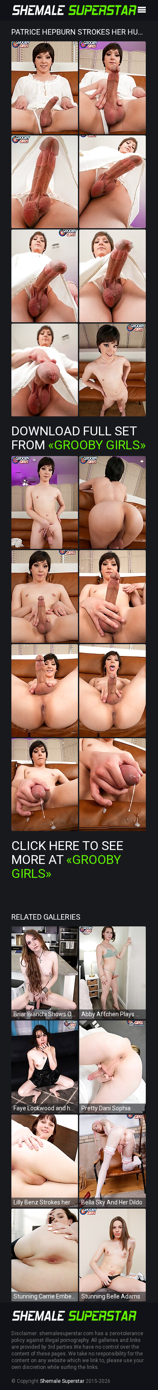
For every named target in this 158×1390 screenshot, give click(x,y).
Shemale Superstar (62, 1381)
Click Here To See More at (67, 859)
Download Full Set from (78, 438)
